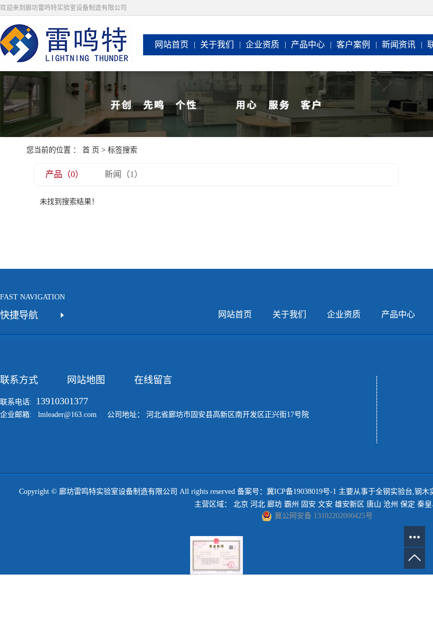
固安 (308, 504)
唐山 (373, 504)
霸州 (291, 504)
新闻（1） (124, 174)
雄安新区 (349, 504)
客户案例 (353, 44)
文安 (325, 504)
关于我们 (217, 44)
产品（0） (64, 174)
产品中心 (308, 44)
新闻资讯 (399, 44)
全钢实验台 (393, 491)
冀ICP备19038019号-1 (301, 491)
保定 (407, 504)
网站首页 (172, 44)
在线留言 (153, 380)
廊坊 (274, 504)
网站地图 (86, 380)
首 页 (90, 150)
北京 (240, 504)
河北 (257, 504)
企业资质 (262, 44)
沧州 (390, 504)
